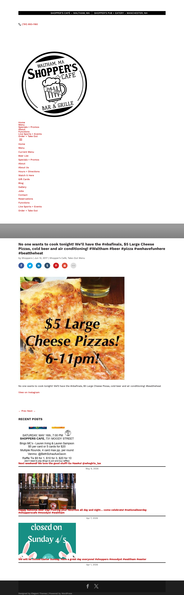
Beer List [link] (23, 155)
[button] (92, 139)
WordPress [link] (67, 593)
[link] (21, 265)
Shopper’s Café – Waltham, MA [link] (70, 13)
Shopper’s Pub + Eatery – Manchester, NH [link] (120, 13)
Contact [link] (22, 195)
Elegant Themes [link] (39, 593)
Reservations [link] (25, 198)
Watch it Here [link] (26, 175)
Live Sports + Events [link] (30, 134)
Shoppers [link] (27, 258)
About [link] (21, 129)
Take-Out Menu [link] (76, 258)
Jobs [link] (21, 191)
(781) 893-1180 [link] (30, 24)
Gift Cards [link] (24, 179)
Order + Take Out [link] (28, 136)
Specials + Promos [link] (28, 127)
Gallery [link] (22, 187)
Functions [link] (23, 131)
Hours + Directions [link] (29, 171)
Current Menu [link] (26, 152)
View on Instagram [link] (29, 392)
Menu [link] (21, 124)
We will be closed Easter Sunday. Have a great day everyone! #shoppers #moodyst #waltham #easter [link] (82, 559)
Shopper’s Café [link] (58, 258)
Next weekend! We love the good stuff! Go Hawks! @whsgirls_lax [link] (59, 463)
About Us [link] (23, 167)
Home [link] (21, 122)
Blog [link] (20, 183)
